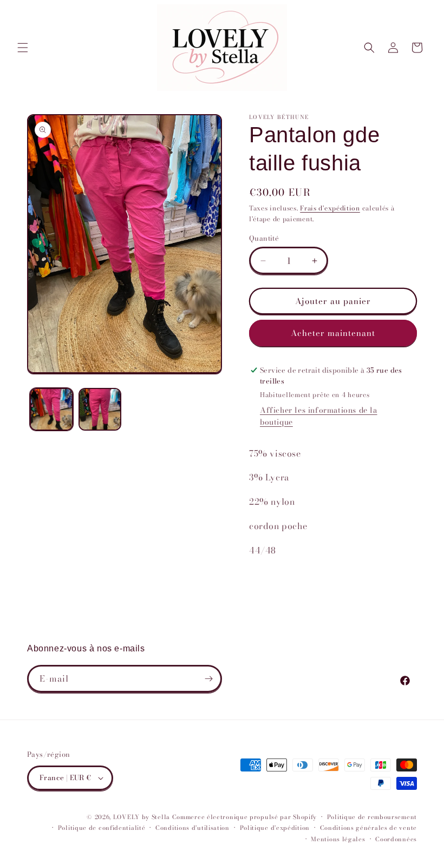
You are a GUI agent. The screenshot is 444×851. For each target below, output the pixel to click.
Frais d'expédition (330, 208)
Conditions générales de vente (368, 827)
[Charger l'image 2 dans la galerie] (100, 409)
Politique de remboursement (372, 817)
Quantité (264, 238)
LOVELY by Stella (141, 817)
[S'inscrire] (208, 678)
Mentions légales (338, 839)
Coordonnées (396, 839)
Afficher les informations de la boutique (318, 416)
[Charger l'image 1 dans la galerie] (51, 409)
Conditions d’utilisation (192, 827)
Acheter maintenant (333, 333)
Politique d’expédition (275, 827)
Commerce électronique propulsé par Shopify (244, 817)
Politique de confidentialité (102, 827)
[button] (23, 48)
